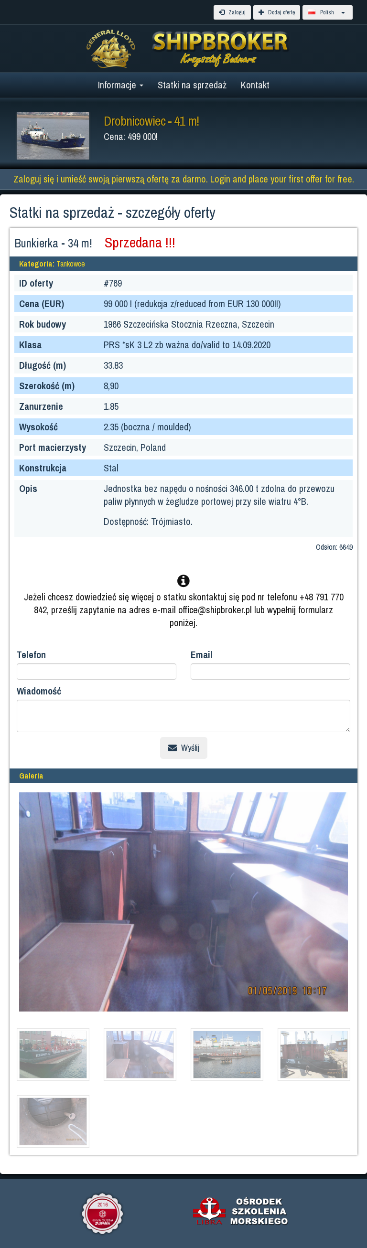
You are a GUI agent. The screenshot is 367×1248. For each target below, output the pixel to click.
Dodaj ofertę (281, 12)
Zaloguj (236, 12)
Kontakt (255, 84)
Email (202, 654)
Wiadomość (39, 690)
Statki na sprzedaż (192, 84)
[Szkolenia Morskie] (241, 1210)
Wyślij (189, 748)
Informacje (118, 84)
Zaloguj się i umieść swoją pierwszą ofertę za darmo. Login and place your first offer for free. (183, 178)
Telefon (31, 654)
